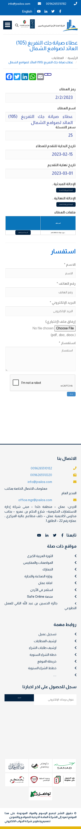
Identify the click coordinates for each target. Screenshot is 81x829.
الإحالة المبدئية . (64, 184)
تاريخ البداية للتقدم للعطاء (56, 146)
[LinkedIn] (46, 11)
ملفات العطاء (65, 212)
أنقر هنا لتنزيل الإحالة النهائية (66, 204)
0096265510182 (56, 3)
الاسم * (70, 264)
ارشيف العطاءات (45, 641)
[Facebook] (60, 11)
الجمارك (48, 569)
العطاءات (58, 58)
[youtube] (39, 11)
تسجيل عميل (47, 634)
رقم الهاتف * (66, 283)
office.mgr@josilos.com (35, 500)
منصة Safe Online (40, 596)
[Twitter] (53, 11)
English (27, 11)
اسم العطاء (66, 108)
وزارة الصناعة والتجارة (38, 576)
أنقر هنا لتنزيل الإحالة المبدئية (66, 190)
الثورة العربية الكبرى (40, 556)
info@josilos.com (19, 3)
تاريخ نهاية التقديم (62, 165)
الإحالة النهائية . (64, 198)
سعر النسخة (66, 127)
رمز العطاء (67, 89)
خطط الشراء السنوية (42, 668)
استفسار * (67, 343)
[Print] (47, 74)
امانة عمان (45, 583)
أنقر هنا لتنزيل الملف (23, 232)
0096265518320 (41, 475)
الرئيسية (73, 58)
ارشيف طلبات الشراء (42, 648)
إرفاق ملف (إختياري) (60, 321)
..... (54, 675)
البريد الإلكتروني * (63, 302)
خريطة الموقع (46, 661)
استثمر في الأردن (41, 590)
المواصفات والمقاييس (38, 562)
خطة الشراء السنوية (43, 654)
